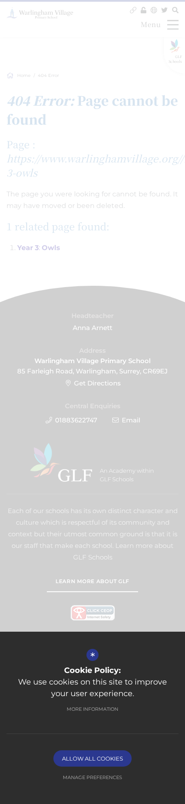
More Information (92, 709)
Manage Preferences (92, 777)
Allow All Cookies (92, 758)
